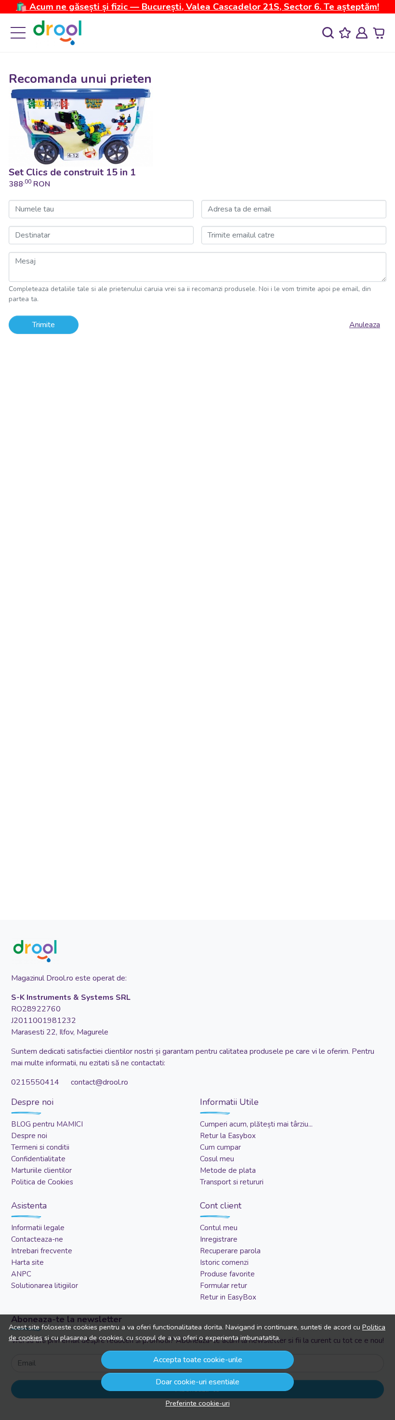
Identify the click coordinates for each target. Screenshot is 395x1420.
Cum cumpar (220, 1147)
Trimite (43, 324)
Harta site (27, 1262)
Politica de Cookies (42, 1182)
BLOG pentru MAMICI (47, 1124)
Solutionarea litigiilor (44, 1285)
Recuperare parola (230, 1251)
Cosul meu (217, 1159)
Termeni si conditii (40, 1147)
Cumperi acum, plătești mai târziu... (256, 1124)
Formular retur (223, 1285)
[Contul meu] (362, 33)
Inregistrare (218, 1239)
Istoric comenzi (224, 1262)
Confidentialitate (38, 1159)
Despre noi (29, 1136)
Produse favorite (227, 1274)
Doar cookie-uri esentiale (197, 1382)
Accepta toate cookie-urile (197, 1359)
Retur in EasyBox (228, 1297)
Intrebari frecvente (41, 1251)
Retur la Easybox (228, 1136)
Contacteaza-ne (37, 1239)
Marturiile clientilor (41, 1170)
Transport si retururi (231, 1182)
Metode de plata (228, 1170)
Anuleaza (364, 324)
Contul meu (218, 1228)
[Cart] (378, 33)
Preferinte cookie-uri (198, 1403)
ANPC (21, 1274)
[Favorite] (345, 33)
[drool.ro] (57, 32)
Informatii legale (38, 1228)
